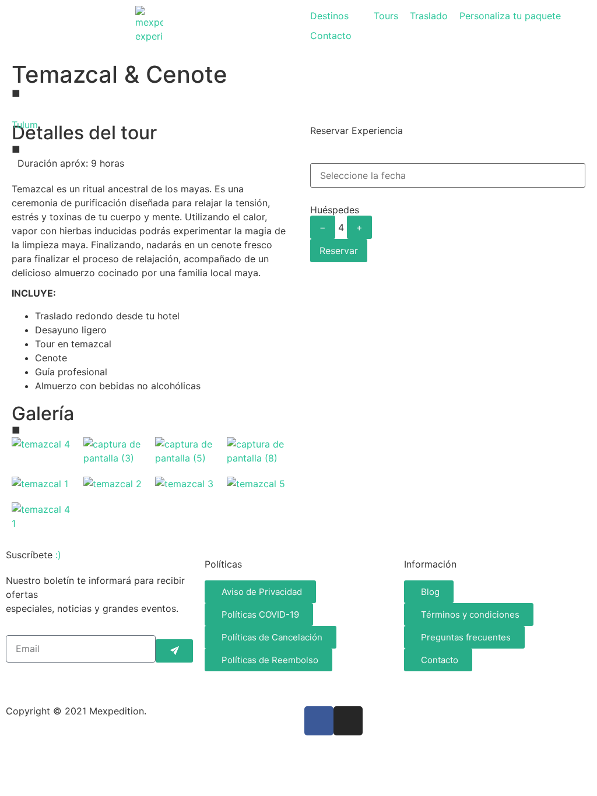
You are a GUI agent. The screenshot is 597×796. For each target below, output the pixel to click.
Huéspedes (334, 209)
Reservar (338, 250)
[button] (336, 16)
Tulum (25, 125)
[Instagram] (348, 720)
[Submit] (174, 651)
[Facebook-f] (318, 720)
